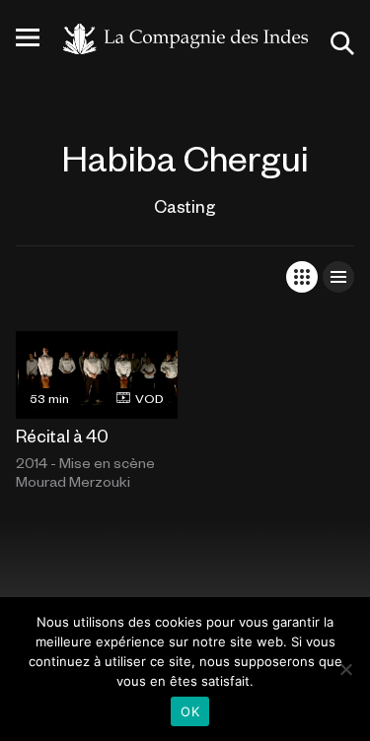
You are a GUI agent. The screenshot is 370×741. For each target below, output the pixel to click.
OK (190, 711)
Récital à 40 (62, 435)
